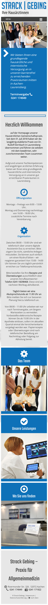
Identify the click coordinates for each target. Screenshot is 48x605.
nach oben (34, 598)
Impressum (30, 595)
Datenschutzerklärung (18, 598)
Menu (8, 19)
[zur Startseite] (24, 14)
